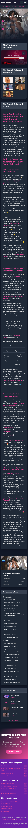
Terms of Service (19, 819)
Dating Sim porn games (12, 654)
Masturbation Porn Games (12, 663)
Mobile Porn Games (10, 629)
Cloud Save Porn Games (12, 611)
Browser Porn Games (11, 608)
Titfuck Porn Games (10, 677)
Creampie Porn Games (11, 652)
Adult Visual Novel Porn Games (13, 602)
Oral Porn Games (10, 668)
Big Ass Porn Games (11, 646)
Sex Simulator (9, 674)
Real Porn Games (10, 632)
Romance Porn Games (11, 671)
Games (8, 7)
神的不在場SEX (5, 804)
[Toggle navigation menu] (25, 2)
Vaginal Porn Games (11, 679)
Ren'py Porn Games (11, 635)
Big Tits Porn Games (11, 649)
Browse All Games (14, 752)
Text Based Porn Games (12, 637)
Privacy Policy (10, 819)
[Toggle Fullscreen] (24, 53)
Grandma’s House (6, 809)
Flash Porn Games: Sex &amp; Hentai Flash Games (14, 614)
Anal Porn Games (10, 643)
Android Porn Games (11, 605)
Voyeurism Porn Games (12, 682)
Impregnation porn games (12, 660)
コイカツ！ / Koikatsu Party (9, 801)
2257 (4, 819)
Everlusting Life (5, 811)
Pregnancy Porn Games (8, 793)
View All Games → (14, 720)
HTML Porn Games (10, 623)
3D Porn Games (9, 600)
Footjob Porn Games (11, 657)
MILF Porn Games (10, 665)
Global (7, 621)
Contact (14, 821)
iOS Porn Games (10, 626)
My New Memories (6, 806)
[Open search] (21, 2)
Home (3, 7)
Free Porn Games (10, 618)
